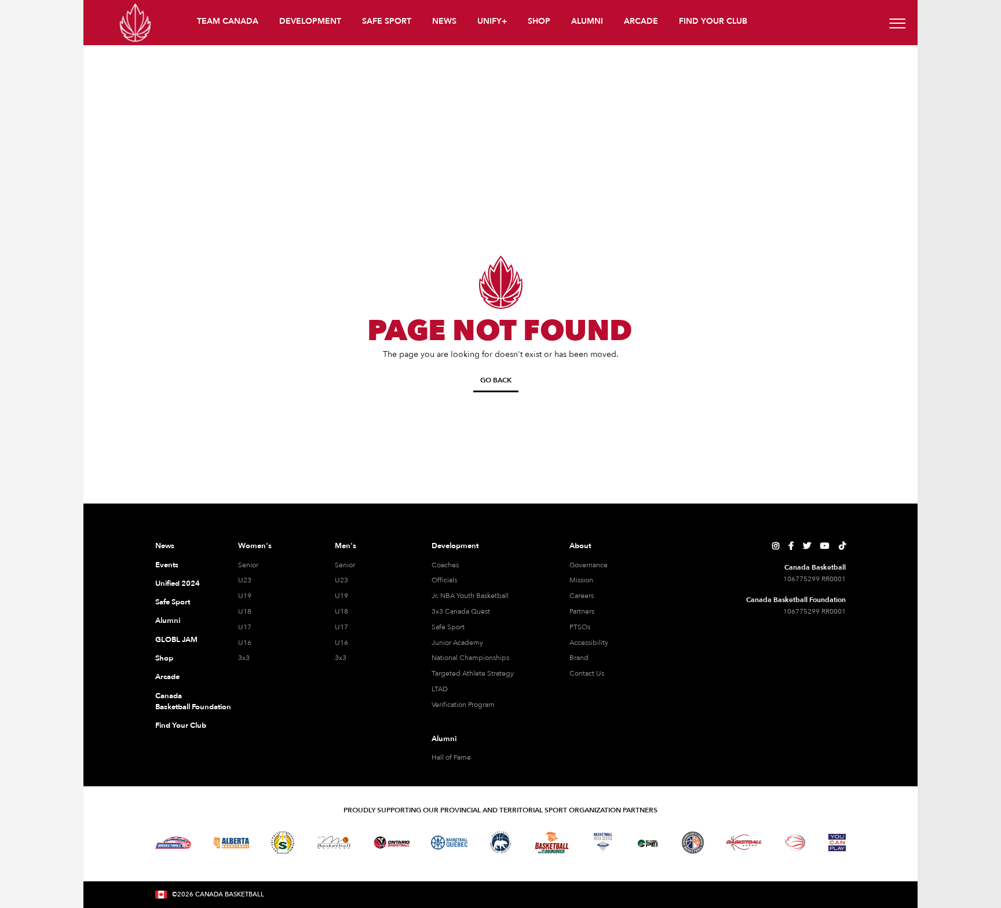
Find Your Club (180, 725)
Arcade (167, 677)
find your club (713, 21)
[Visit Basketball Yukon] (744, 842)
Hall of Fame (451, 757)
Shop (164, 658)
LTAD (440, 689)
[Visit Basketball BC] (173, 842)
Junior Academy (457, 642)
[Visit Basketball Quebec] (449, 842)
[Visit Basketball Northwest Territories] (500, 842)
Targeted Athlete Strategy (473, 673)
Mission (581, 580)
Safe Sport (172, 602)
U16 (244, 642)
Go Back (496, 380)
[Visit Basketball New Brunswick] (552, 842)
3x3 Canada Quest (461, 611)
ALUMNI (587, 21)
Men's (345, 546)
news (444, 21)
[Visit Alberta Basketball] (231, 843)
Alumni (167, 620)
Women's (255, 546)
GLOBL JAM (176, 639)
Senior (248, 565)
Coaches (445, 565)
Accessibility (588, 642)
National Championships (470, 657)
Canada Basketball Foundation (182, 702)
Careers (581, 595)
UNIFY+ (492, 21)
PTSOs (579, 627)
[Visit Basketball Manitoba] (334, 842)
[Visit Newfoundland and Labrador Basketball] (692, 842)
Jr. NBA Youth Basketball (470, 595)
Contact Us (586, 673)
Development (455, 546)
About (580, 546)
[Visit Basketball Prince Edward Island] (647, 842)
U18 (244, 611)
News (164, 546)
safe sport (386, 21)
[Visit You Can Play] (837, 842)
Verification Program (463, 704)
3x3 (244, 657)
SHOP (539, 21)
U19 (244, 595)
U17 (244, 627)
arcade (641, 21)
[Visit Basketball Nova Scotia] (603, 842)
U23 (244, 580)
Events (166, 565)
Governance (588, 565)
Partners (581, 611)
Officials (444, 580)
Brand (579, 657)
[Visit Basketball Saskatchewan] (282, 842)
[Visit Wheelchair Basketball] (795, 842)
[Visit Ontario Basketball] (392, 842)
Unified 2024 (177, 583)
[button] (229, 23)
